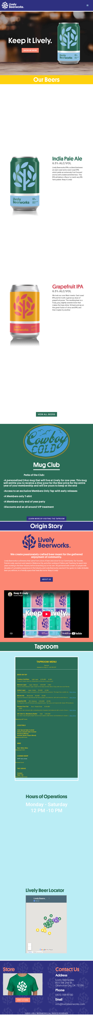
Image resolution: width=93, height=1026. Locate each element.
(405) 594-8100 (64, 994)
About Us (46, 579)
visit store (22, 1000)
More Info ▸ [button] (73, 692)
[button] (87, 5)
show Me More (30, 50)
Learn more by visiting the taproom (46, 519)
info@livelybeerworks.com (70, 1004)
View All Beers (46, 414)
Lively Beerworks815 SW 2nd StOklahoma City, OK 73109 (69, 982)
